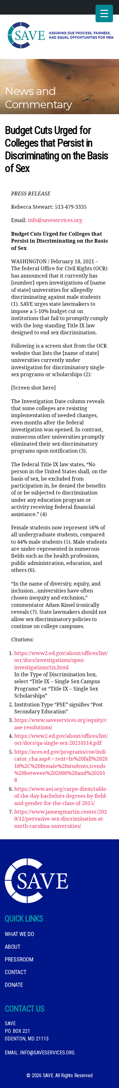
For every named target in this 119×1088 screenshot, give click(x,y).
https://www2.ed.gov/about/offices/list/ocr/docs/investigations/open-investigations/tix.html (61, 660)
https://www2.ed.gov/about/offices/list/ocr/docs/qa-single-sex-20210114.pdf (61, 739)
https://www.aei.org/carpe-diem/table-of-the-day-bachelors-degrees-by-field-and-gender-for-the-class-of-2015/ (61, 796)
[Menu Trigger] (104, 13)
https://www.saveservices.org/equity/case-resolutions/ (60, 724)
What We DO (19, 934)
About (12, 946)
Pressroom (19, 959)
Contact (15, 972)
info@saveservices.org (55, 220)
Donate (14, 984)
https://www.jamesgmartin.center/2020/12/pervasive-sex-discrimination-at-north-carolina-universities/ (60, 819)
